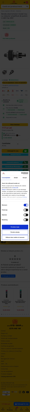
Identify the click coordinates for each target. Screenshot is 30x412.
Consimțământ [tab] (6, 177)
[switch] (26, 210)
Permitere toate (15, 227)
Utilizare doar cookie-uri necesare (15, 237)
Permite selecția (15, 232)
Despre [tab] (25, 177)
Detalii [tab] (16, 177)
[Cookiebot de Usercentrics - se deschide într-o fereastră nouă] (21, 173)
